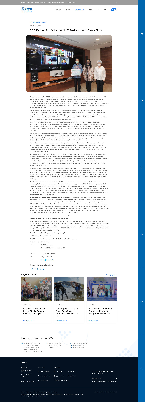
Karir (90, 10)
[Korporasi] (141, 33)
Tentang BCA (79, 10)
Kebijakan (101, 392)
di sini (45, 396)
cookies (66, 3)
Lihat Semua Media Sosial (61, 380)
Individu (58, 10)
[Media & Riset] (141, 368)
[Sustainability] (141, 234)
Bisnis (68, 10)
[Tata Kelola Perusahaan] (141, 167)
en (115, 9)
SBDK (95, 392)
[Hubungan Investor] (141, 100)
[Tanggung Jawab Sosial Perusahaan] (141, 301)
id (112, 9)
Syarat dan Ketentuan (111, 392)
